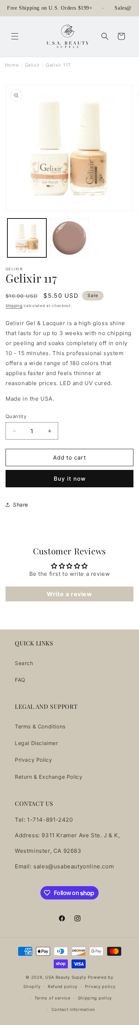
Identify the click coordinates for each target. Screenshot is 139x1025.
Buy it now (70, 478)
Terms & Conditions (40, 726)
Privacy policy (100, 986)
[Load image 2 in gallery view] (69, 237)
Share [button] (20, 504)
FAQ (20, 680)
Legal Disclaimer (36, 743)
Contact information (73, 1009)
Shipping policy (95, 998)
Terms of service (52, 998)
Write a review (69, 594)
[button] (15, 36)
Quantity (16, 416)
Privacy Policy (33, 760)
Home (12, 65)
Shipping (14, 305)
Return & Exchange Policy (48, 777)
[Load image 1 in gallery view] (26, 237)
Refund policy (62, 986)
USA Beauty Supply (65, 977)
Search (24, 663)
